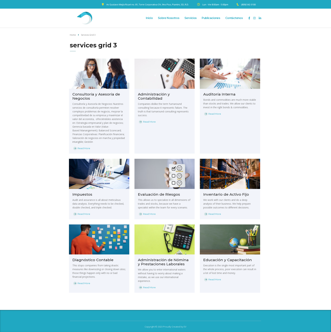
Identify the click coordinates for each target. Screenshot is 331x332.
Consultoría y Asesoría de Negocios (96, 96)
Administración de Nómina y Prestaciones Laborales (163, 262)
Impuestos (82, 194)
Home (73, 34)
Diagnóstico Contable (92, 260)
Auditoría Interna (219, 94)
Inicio (149, 18)
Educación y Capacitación (227, 260)
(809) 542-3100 (248, 4)
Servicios (190, 18)
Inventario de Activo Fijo (226, 194)
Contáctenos (234, 18)
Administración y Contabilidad (154, 96)
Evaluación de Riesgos (159, 194)
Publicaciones (211, 18)
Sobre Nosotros (168, 18)
